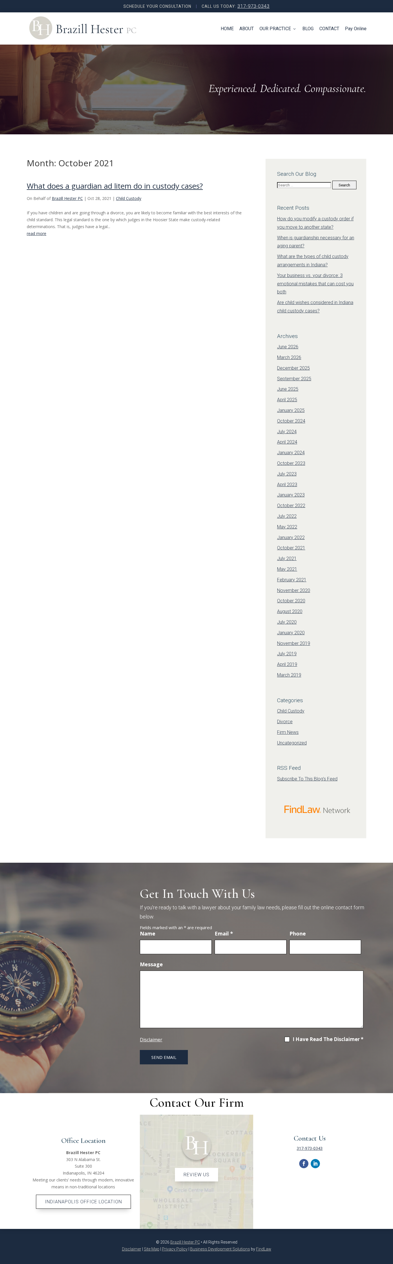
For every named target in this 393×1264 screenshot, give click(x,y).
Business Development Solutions (220, 1249)
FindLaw (263, 1249)
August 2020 (289, 611)
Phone (297, 933)
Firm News (288, 732)
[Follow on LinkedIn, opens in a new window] (315, 1163)
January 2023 (291, 495)
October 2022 (291, 505)
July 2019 (287, 653)
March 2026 (289, 357)
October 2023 (291, 463)
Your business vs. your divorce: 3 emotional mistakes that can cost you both (315, 284)
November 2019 (293, 643)
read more (36, 233)
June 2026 (287, 347)
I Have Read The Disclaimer (328, 1039)
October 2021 (291, 548)
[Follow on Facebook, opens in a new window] (303, 1163)
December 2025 (293, 368)
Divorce (285, 721)
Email (224, 933)
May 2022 (287, 527)
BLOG (308, 28)
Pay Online (356, 28)
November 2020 (293, 590)
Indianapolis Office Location (83, 1201)
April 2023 (287, 484)
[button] (387, 1246)
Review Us (196, 1174)
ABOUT (246, 28)
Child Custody (128, 198)
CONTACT (329, 28)
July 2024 (287, 431)
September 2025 (294, 378)
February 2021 (291, 580)
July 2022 (287, 516)
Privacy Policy (175, 1249)
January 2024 (291, 452)
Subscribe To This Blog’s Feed (307, 779)
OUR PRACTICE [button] (275, 28)
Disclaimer (151, 1039)
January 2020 (291, 632)
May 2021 (287, 569)
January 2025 (291, 410)
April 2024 (287, 442)
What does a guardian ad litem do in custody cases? (115, 186)
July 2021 (287, 558)
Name (147, 933)
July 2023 (287, 474)
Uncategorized (292, 743)
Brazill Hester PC (67, 198)
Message (151, 964)
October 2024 (291, 421)
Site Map (151, 1249)
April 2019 (287, 664)
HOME (227, 28)
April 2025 (287, 399)
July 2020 (287, 622)
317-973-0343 (253, 6)
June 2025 (287, 389)
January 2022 (291, 537)
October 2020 (291, 601)
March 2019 (289, 675)
